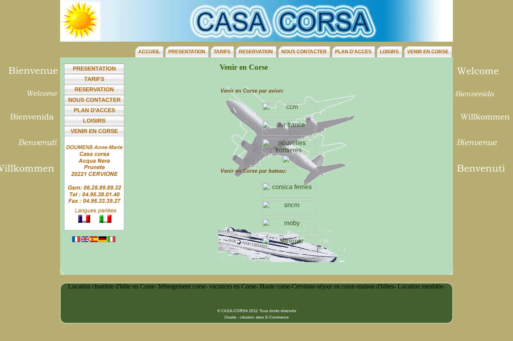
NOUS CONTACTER (304, 51)
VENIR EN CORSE (427, 51)
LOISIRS (389, 51)
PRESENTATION (186, 51)
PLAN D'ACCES (353, 51)
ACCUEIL (149, 51)
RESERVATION (256, 51)
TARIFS (222, 51)
